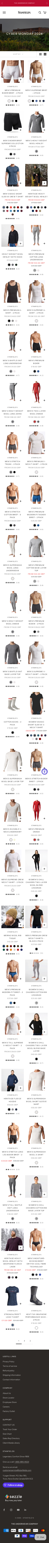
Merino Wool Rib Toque (12, 936)
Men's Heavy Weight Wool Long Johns (12, 412)
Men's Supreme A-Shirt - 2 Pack (36, 311)
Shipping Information (12, 1375)
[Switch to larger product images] (40, 54)
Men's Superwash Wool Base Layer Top (12, 780)
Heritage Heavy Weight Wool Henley (36, 195)
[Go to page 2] (30, 1341)
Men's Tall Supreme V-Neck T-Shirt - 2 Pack (12, 1045)
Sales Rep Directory (11, 1438)
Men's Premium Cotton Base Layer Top (36, 568)
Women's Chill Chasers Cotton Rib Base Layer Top (36, 1208)
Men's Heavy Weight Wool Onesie (12, 622)
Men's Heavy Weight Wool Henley (36, 142)
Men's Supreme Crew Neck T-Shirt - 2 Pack (12, 881)
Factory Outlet (9, 1411)
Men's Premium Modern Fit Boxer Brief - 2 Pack (36, 514)
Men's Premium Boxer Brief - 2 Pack (12, 91)
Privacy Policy (8, 1361)
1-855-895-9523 (22, 1462)
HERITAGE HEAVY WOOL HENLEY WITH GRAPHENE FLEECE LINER (12, 1262)
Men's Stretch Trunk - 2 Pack (12, 462)
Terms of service (10, 1366)
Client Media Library (11, 1443)
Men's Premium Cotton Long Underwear (36, 257)
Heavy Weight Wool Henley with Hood (12, 255)
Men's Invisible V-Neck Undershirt (12, 830)
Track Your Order (10, 1429)
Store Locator (8, 1397)
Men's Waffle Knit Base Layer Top (12, 672)
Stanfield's (12, 86)
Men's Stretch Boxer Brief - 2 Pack (36, 780)
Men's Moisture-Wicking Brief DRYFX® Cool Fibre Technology (36, 1262)
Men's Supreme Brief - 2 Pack (36, 91)
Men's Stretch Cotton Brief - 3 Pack (12, 514)
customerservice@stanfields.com (17, 1470)
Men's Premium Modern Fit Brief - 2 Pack (12, 992)
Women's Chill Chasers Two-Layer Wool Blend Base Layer (36, 1047)
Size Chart (7, 1434)
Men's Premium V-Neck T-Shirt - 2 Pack (36, 462)
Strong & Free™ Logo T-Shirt (12, 1315)
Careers (6, 1406)
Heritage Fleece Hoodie (13, 1100)
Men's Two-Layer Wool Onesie (36, 412)
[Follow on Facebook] (4, 1509)
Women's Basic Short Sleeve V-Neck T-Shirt (36, 724)
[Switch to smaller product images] (45, 54)
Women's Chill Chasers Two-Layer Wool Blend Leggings (36, 884)
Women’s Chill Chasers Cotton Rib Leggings (36, 992)
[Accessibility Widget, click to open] (45, 771)
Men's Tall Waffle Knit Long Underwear (12, 1208)
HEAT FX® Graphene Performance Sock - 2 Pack (36, 1317)
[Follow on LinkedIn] (25, 1509)
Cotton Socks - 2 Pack (12, 723)
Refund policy (8, 1370)
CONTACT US (9, 1425)
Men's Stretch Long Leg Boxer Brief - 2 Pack (12, 1154)
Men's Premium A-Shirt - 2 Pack (12, 311)
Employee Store (10, 1402)
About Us (7, 1393)
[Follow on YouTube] (18, 1509)
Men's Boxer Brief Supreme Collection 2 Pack (13, 143)
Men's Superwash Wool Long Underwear (12, 568)
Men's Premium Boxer (36, 361)
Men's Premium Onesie (36, 830)
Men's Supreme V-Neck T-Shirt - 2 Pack (36, 672)
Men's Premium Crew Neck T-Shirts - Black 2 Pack (36, 938)
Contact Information (11, 1379)
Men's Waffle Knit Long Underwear (12, 361)
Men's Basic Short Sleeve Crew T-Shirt (12, 195)
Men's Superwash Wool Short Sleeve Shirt (36, 1101)
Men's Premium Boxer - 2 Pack (36, 622)
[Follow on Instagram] (11, 1509)
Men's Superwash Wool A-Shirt (36, 1153)
